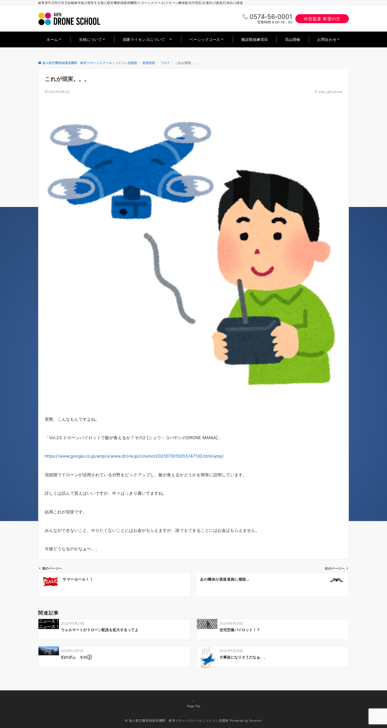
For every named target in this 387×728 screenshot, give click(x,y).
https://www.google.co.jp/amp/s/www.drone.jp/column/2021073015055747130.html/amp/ (134, 456)
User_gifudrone (330, 92)
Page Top (193, 706)
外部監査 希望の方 (322, 18)
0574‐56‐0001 (271, 17)
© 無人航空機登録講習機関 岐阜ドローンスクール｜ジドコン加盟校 (177, 720)
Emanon (255, 720)
